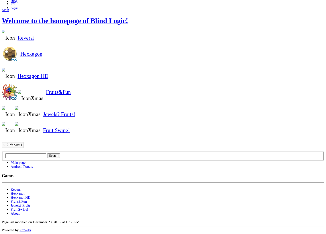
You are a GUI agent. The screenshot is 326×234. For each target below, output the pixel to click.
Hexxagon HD (33, 76)
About (15, 213)
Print (14, 4)
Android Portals (22, 166)
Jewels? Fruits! (59, 114)
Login (14, 8)
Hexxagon (31, 54)
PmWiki (25, 230)
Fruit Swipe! (56, 130)
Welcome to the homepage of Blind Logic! (65, 21)
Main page (18, 162)
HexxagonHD (21, 197)
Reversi (26, 38)
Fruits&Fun (58, 92)
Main (5, 10)
